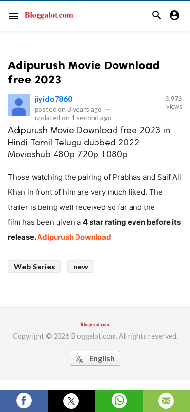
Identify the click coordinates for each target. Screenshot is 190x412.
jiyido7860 (53, 98)
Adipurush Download (74, 237)
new (80, 266)
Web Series (34, 266)
